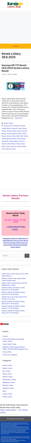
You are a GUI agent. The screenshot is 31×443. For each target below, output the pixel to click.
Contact (5, 336)
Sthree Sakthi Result (20, 238)
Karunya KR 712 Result (11, 126)
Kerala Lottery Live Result (22, 439)
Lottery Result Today (9, 344)
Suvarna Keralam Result (12, 243)
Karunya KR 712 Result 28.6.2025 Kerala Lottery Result (15, 68)
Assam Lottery (7, 365)
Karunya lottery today (14, 131)
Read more (18, 118)
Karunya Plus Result (21, 241)
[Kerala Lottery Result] (15, 5)
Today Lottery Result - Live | (11, 410)
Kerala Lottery (8, 123)
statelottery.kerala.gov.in (22, 425)
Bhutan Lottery (7, 368)
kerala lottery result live (17, 141)
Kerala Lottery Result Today (11, 144)
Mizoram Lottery (7, 385)
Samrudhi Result (15, 245)
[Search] (27, 256)
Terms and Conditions (9, 355)
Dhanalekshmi (8, 241)
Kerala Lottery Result (18, 419)
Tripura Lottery (7, 397)
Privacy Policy (7, 352)
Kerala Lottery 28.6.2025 (15, 136)
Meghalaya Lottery (8, 382)
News (4, 391)
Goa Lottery (6, 371)
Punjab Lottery (7, 394)
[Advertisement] (15, 27)
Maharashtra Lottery (9, 379)
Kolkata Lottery (7, 377)
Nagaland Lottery (8, 388)
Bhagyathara (7, 238)
